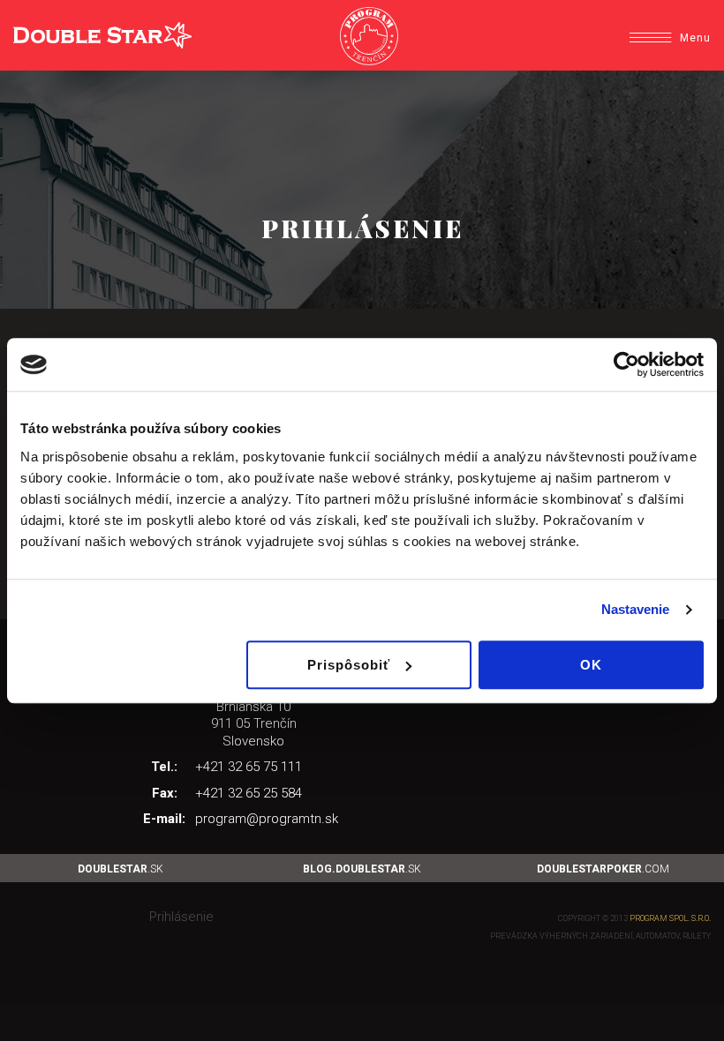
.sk (120, 869)
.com (603, 869)
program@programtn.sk (266, 819)
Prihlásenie (181, 917)
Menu (695, 38)
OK (591, 664)
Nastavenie (635, 609)
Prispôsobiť (348, 664)
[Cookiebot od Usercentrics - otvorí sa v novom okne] (626, 364)
